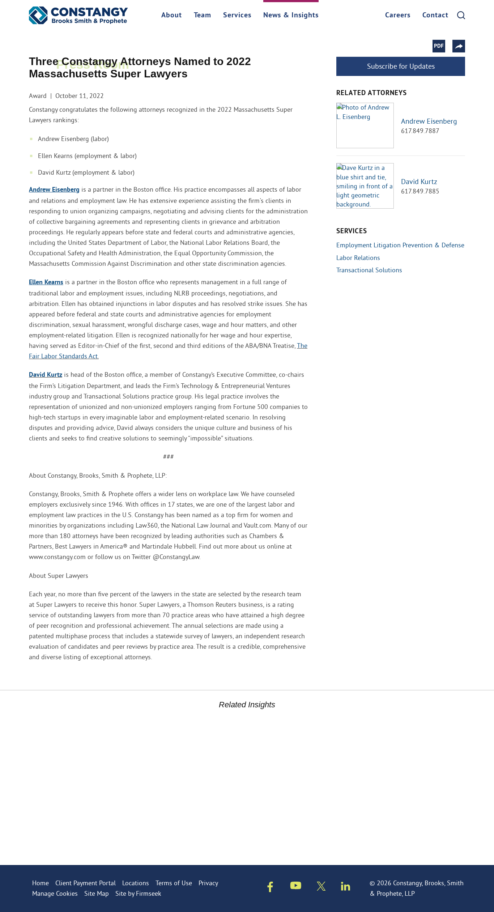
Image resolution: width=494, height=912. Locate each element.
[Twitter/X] (321, 887)
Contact (435, 15)
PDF (439, 46)
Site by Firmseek (138, 893)
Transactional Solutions (369, 270)
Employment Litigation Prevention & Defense (400, 245)
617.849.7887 (420, 131)
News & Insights (291, 15)
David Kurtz (45, 375)
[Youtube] (296, 887)
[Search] (461, 15)
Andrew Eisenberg (429, 120)
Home (40, 883)
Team (202, 15)
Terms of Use (174, 883)
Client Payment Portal (85, 883)
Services (237, 15)
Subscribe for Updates (401, 66)
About (171, 15)
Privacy (208, 883)
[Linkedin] (346, 887)
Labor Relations (358, 257)
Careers (397, 15)
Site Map (96, 893)
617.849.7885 (420, 191)
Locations (135, 883)
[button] (458, 46)
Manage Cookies (55, 893)
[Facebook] (270, 888)
